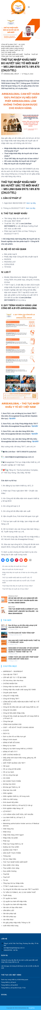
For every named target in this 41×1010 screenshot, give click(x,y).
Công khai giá (8, 721)
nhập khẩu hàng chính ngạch (12, 48)
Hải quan (6, 766)
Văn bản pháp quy (9, 916)
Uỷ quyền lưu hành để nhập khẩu (15, 901)
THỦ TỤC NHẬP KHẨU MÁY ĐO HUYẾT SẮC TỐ (17, 577)
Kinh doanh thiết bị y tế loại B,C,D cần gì (17, 805)
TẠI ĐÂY (12, 418)
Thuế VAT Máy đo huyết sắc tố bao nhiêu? (15, 589)
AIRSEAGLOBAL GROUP (11, 74)
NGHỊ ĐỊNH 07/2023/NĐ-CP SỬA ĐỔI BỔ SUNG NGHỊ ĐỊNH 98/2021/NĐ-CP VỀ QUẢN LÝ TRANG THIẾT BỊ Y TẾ (23, 650)
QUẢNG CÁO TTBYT (10, 850)
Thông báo (7, 856)
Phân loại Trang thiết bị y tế (12, 50)
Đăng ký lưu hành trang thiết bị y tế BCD (17, 748)
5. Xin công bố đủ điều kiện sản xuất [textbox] (15, 511)
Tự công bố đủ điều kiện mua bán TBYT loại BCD (21, 889)
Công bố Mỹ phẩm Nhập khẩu (14, 713)
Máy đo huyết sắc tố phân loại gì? (12, 569)
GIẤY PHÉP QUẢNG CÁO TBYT (14, 763)
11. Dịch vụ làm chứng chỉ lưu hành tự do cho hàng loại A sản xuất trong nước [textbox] (19, 553)
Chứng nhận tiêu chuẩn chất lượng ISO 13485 (19, 689)
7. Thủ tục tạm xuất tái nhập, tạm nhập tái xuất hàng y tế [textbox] (20, 522)
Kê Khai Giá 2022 (9, 784)
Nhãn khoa (7, 832)
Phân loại (6, 841)
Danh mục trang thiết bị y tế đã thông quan (14, 979)
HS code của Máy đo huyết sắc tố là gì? (14, 566)
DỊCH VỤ (6, 733)
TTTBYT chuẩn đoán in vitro (13, 886)
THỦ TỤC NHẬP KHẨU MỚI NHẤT (12, 54)
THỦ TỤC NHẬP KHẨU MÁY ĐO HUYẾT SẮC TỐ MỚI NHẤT (18, 581)
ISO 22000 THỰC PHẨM (12, 781)
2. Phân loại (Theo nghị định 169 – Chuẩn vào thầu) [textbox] (19, 492)
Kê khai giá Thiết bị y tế (11, 787)
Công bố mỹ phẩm (9, 710)
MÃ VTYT (6, 820)
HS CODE (22, 44)
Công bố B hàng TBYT (9, 44)
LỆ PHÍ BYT (7, 811)
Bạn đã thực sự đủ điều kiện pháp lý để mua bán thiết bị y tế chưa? (22, 626)
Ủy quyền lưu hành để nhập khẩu (15, 904)
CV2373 (6, 730)
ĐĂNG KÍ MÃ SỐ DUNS (11, 742)
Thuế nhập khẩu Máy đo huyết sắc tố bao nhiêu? (17, 586)
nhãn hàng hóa (8, 829)
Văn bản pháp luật (9, 913)
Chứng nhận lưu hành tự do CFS (14, 686)
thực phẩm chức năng (11, 865)
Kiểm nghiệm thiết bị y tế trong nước (16, 796)
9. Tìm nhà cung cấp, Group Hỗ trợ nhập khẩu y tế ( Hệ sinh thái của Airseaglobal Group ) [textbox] (20, 538)
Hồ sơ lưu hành (8, 772)
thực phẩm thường (9, 871)
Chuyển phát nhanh (10, 693)
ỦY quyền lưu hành (10, 898)
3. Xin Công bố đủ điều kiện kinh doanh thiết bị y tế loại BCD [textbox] (20, 499)
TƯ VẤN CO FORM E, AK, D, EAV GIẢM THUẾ (19, 892)
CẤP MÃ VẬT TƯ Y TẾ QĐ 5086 (14, 677)
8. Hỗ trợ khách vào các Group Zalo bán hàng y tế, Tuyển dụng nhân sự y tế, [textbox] (20, 530)
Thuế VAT (34, 54)
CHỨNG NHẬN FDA (10, 683)
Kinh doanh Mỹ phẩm (10, 802)
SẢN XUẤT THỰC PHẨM (12, 853)
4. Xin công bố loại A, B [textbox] (10, 506)
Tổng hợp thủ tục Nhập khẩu (12, 56)
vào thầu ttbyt (8, 919)
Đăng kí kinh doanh (10, 739)
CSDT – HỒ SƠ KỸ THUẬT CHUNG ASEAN (18, 727)
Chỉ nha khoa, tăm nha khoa (13, 680)
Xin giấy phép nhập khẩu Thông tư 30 (16, 922)
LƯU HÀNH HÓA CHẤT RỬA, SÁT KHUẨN (18, 814)
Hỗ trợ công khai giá (10, 775)
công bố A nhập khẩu (10, 696)
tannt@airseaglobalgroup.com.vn (14, 948)
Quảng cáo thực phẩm (11, 847)
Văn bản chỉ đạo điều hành (12, 907)
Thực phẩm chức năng (11, 868)
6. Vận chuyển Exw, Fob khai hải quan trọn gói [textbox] (19, 516)
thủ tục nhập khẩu (8, 52)
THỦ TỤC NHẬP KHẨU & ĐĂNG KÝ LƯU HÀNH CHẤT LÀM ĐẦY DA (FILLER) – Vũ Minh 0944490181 (23, 611)
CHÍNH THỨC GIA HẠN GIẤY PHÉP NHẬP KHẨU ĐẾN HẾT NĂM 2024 (23, 658)
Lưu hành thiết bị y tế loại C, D (14, 817)
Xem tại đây (31, 203)
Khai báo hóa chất (9, 790)
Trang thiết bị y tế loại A (8, 982)
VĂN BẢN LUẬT (8, 910)
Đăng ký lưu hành (9, 745)
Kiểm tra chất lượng (10, 799)
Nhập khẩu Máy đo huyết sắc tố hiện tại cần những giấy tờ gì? (19, 573)
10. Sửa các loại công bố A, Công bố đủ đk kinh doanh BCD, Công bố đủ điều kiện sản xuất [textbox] (20, 545)
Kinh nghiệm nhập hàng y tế (11, 46)
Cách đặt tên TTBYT (10, 674)
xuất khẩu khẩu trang (10, 926)
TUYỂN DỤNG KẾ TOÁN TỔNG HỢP (21, 633)
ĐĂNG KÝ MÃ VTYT (10, 752)
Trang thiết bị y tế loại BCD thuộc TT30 (13, 988)
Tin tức (5, 880)
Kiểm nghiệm (7, 793)
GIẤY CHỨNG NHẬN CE (11, 755)
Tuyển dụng (7, 895)
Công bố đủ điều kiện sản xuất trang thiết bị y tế (20, 707)
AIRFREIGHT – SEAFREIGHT (13, 671)
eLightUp (32, 1008)
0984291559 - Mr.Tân (11, 950)
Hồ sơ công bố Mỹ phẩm (12, 769)
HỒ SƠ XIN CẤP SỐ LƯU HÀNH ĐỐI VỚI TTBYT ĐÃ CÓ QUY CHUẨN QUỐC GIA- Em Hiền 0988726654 (23, 600)
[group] (20, 480)
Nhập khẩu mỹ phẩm (10, 838)
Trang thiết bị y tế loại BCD (9, 985)
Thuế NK (27, 54)
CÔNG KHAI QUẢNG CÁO (12, 724)
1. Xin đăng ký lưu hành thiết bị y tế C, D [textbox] (17, 486)
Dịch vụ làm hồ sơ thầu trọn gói (14, 736)
